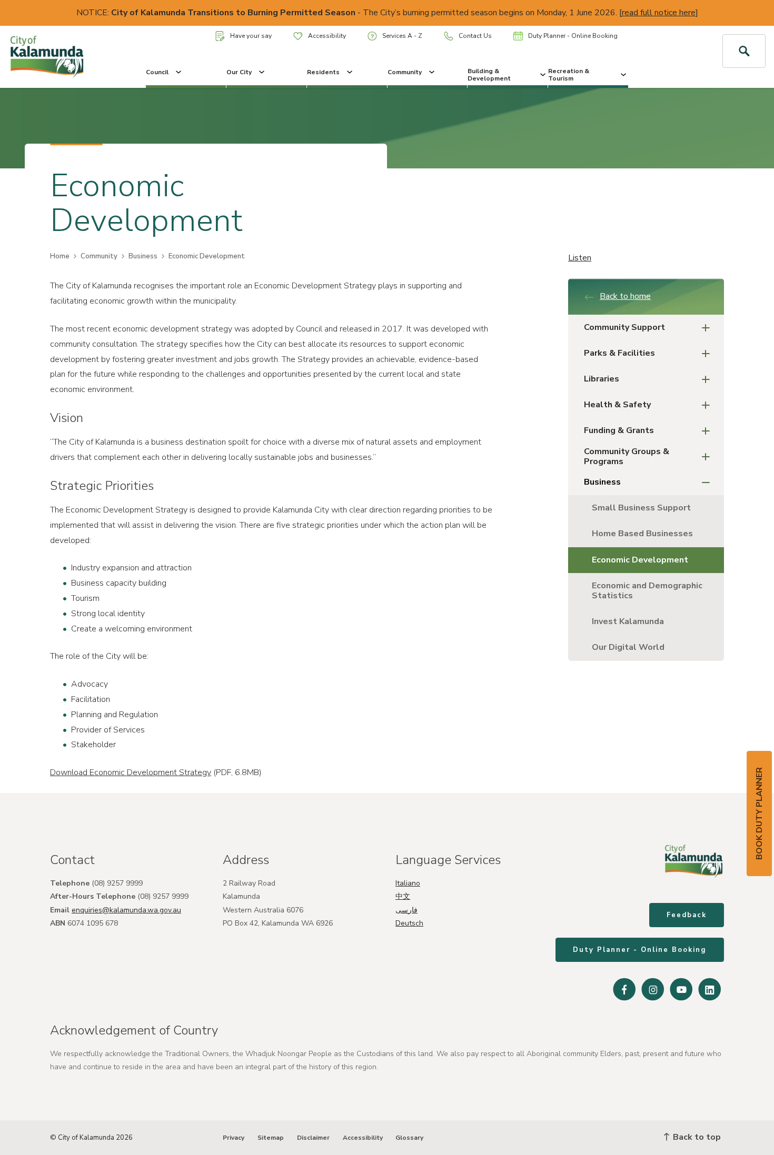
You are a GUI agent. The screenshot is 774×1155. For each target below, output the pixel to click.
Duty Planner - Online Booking (573, 36)
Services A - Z (402, 36)
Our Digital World (628, 647)
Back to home (625, 296)
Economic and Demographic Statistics (647, 590)
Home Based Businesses (642, 533)
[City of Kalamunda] (64, 56)
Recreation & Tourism (568, 75)
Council (157, 72)
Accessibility (327, 36)
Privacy (233, 1137)
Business (142, 256)
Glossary (409, 1137)
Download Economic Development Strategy (130, 772)
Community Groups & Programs (626, 456)
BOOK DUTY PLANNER (759, 813)
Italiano (407, 883)
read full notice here (659, 12)
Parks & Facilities (619, 353)
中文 (402, 896)
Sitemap (270, 1137)
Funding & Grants (619, 430)
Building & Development (489, 75)
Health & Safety (617, 404)
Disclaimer (313, 1137)
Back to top (696, 1137)
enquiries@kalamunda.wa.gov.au (126, 910)
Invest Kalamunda (628, 621)
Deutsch (409, 923)
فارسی (406, 910)
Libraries (601, 379)
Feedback (687, 915)
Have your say (251, 36)
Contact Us (475, 36)
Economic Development (640, 560)
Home (60, 256)
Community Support (624, 327)
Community (405, 72)
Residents (323, 72)
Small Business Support (641, 508)
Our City (239, 72)
